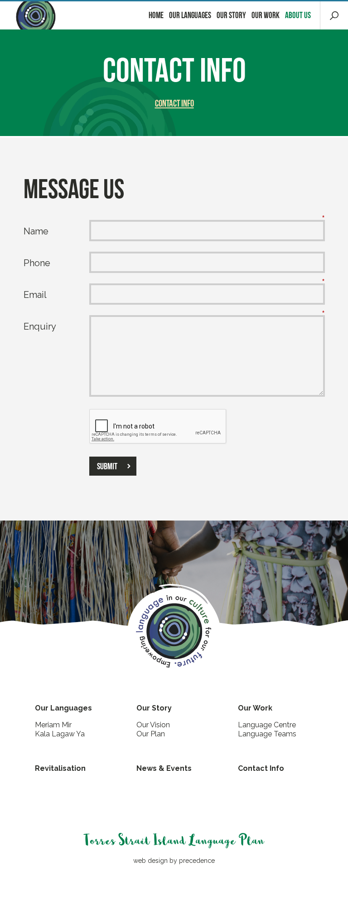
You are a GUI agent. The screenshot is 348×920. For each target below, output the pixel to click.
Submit (107, 466)
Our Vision (153, 724)
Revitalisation (60, 768)
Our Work (265, 14)
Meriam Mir (53, 724)
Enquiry (40, 326)
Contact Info (174, 103)
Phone (37, 263)
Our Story (231, 14)
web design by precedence (174, 860)
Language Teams (267, 734)
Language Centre (267, 724)
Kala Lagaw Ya (60, 734)
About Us (298, 14)
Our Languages (190, 14)
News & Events (164, 768)
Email (35, 294)
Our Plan (150, 734)
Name (36, 231)
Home (156, 14)
